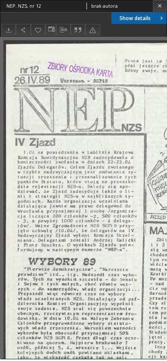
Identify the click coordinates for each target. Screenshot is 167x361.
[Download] (8, 30)
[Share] (23, 30)
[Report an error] (92, 30)
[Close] (160, 6)
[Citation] (78, 30)
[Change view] (50, 30)
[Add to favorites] (38, 30)
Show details (135, 18)
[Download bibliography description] (63, 30)
